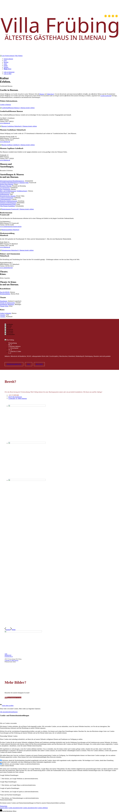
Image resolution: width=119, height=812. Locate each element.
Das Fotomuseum (5, 189)
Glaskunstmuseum (5, 199)
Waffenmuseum (4, 194)
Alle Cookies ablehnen (41, 808)
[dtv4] (23, 632)
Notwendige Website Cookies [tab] (8, 736)
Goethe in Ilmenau (5, 104)
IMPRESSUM (8, 655)
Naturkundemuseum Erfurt (8, 204)
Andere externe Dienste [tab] (7, 765)
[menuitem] (61, 59)
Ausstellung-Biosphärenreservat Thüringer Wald (14, 182)
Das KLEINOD (4, 292)
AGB (6, 653)
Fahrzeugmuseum (5, 192)
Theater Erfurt (4, 306)
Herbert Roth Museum (6, 184)
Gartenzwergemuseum (6, 197)
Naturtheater (3, 301)
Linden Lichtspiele (5, 313)
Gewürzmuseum (5, 187)
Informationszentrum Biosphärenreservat (12, 181)
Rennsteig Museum (5, 186)
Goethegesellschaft (105, 95)
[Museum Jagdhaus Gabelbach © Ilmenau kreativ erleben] (17, 145)
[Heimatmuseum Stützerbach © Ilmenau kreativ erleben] (17, 250)
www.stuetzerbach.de (6, 267)
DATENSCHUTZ (9, 656)
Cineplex (2, 315)
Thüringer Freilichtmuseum (8, 202)
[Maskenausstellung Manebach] (9, 229)
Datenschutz (3, 806)
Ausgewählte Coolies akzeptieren (10, 808)
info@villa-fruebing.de (15, 397)
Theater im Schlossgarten (7, 303)
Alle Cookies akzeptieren (27, 808)
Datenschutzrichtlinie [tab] (6, 800)
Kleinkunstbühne (5, 294)
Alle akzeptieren (5, 712)
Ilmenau (41, 94)
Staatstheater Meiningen (7, 304)
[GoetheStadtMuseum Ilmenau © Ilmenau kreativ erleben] (17, 108)
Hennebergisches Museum (8, 196)
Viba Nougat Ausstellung (7, 206)
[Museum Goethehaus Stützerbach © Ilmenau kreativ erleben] (18, 126)
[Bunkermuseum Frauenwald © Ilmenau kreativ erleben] (17, 209)
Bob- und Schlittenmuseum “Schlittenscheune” (14, 191)
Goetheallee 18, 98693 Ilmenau (17, 398)
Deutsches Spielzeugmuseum (8, 201)
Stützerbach (50, 94)
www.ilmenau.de (5, 123)
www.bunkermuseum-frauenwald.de (10, 226)
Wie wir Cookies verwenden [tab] (8, 723)
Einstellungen (14, 712)
